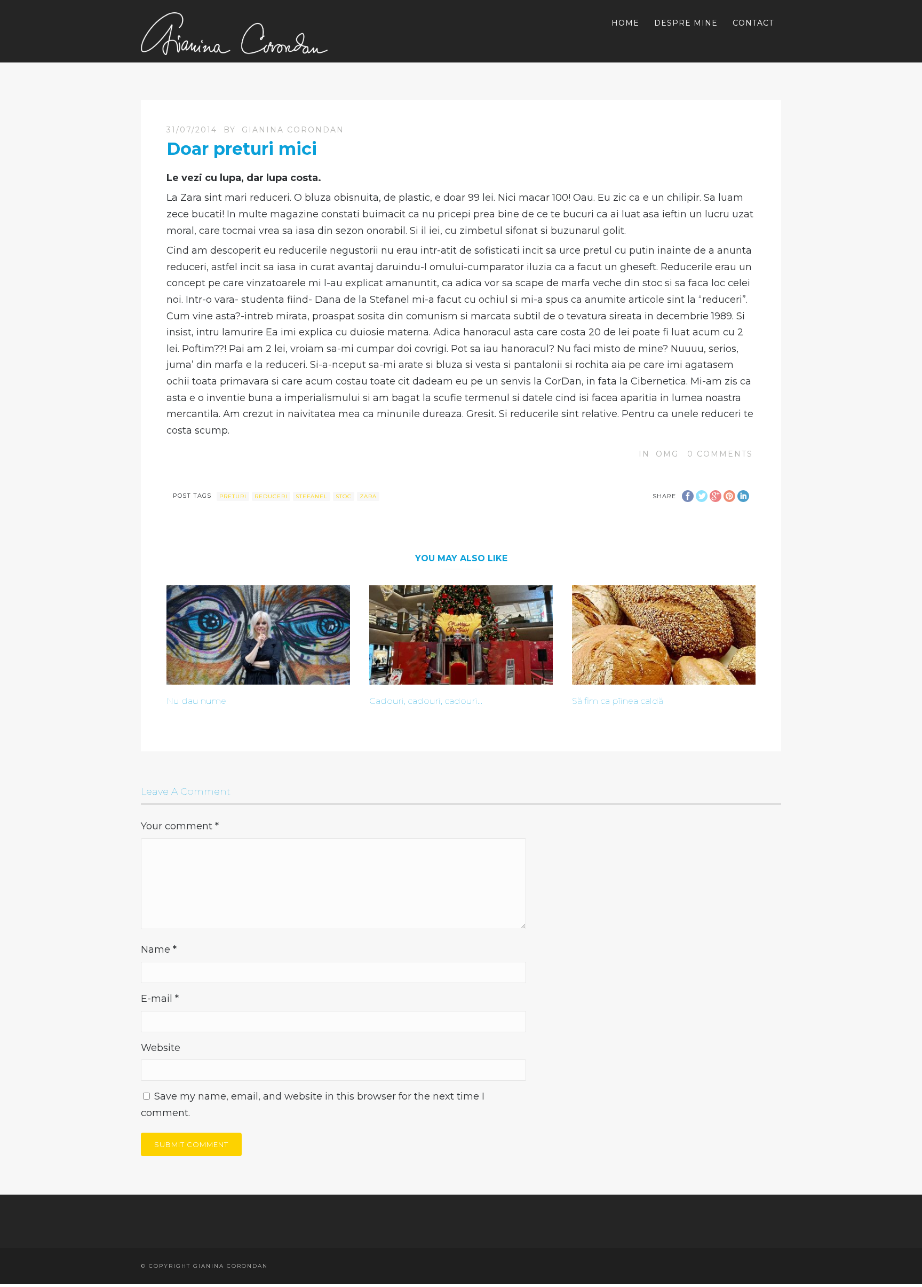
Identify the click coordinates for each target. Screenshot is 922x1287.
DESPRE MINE (686, 23)
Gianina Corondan (293, 130)
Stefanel (312, 496)
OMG (667, 454)
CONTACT (753, 23)
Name (159, 949)
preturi (233, 496)
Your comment (180, 826)
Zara (368, 496)
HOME (625, 23)
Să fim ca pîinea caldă (617, 701)
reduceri (271, 496)
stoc (344, 496)
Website (160, 1048)
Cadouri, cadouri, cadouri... (425, 701)
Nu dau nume (196, 701)
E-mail (160, 999)
